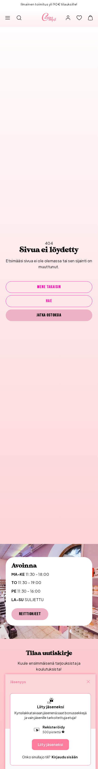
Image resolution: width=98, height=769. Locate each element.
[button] (7, 17)
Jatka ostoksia (49, 315)
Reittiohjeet (30, 614)
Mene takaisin (49, 287)
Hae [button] (49, 301)
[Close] (88, 681)
